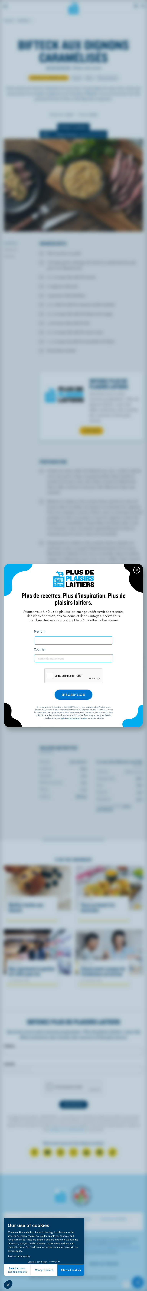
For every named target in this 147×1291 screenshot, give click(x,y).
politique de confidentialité (74, 717)
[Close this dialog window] (136, 570)
